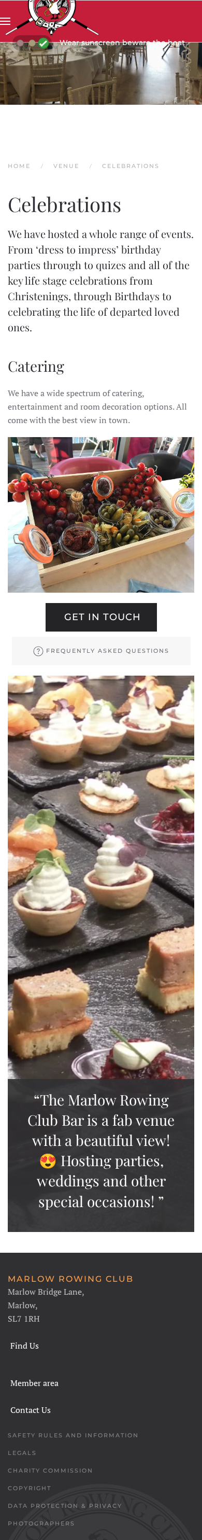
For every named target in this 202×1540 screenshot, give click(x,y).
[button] (5, 21)
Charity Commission (50, 1470)
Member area (34, 1383)
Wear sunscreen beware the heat (122, 42)
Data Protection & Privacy (65, 1505)
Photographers (41, 1523)
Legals (22, 1453)
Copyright (29, 1488)
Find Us (24, 1345)
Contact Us (30, 1410)
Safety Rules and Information (73, 1435)
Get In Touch (102, 617)
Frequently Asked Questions (107, 650)
